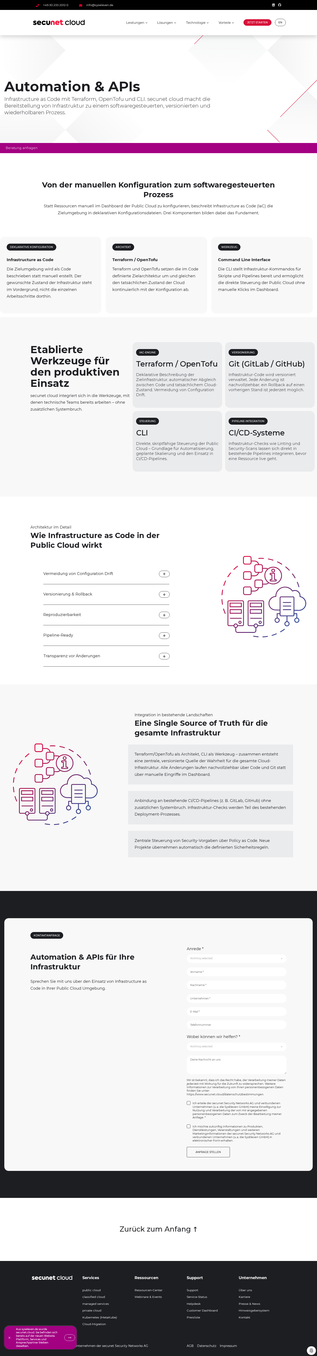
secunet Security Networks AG (125, 1346)
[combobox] (236, 958)
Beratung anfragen (22, 148)
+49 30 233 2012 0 (55, 5)
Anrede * (195, 948)
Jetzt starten (257, 22)
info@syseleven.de (99, 5)
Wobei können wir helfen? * (213, 1036)
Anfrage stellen (208, 1152)
